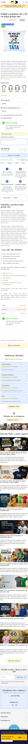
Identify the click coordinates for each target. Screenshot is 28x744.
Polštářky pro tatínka (21, 309)
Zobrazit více (14, 406)
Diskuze (16, 197)
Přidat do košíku (14, 155)
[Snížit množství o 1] (20, 149)
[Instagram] (16, 705)
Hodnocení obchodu (14, 355)
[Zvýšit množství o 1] (25, 149)
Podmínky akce (9, 129)
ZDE (10, 284)
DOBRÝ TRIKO (24, 160)
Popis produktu (6, 197)
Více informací (6, 78)
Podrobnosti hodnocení (22, 20)
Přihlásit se (21, 677)
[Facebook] (13, 705)
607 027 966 (15, 696)
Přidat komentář (14, 345)
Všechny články (14, 661)
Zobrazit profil (13, 420)
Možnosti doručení (7, 118)
